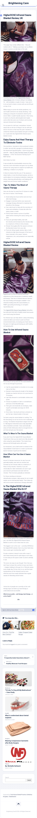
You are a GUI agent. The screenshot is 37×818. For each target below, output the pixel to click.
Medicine (7, 688)
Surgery (7, 738)
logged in (13, 644)
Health (7, 713)
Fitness (21, 610)
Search (7, 777)
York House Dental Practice (18, 794)
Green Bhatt (14, 610)
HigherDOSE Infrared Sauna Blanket (16, 310)
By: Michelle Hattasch (13, 766)
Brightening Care (18, 3)
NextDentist (12, 796)
